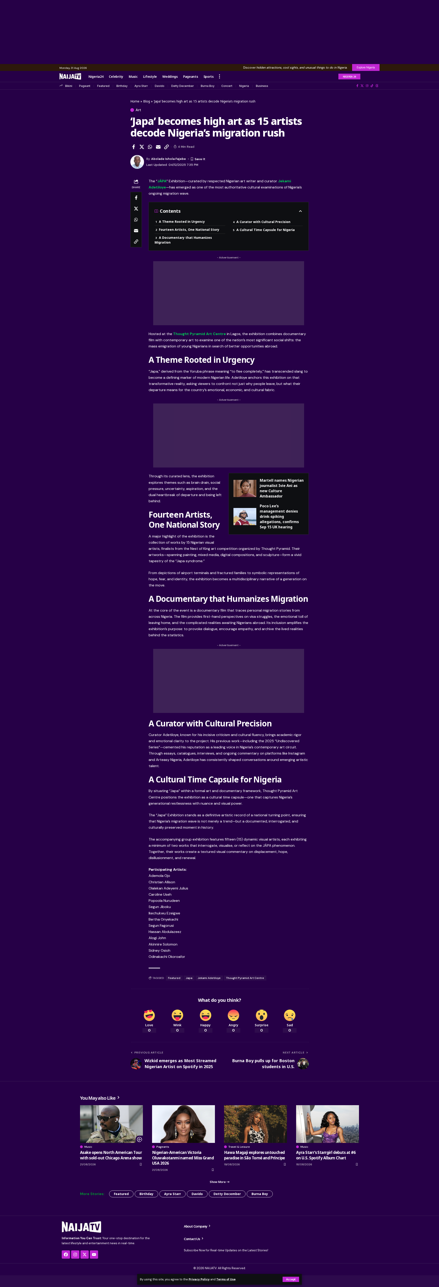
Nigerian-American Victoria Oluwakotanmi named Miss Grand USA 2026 (183, 1158)
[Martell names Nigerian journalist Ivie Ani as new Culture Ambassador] (244, 488)
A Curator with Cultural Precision (263, 222)
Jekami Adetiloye (209, 978)
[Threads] (377, 85)
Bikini (68, 86)
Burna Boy (207, 86)
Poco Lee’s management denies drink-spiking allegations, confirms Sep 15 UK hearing (279, 516)
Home (134, 101)
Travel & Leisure (239, 1146)
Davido (159, 86)
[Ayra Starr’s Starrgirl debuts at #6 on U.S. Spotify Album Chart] (327, 1124)
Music (88, 1146)
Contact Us (192, 1238)
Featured (103, 86)
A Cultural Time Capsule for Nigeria (265, 230)
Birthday (122, 86)
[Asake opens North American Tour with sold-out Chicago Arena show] (111, 1124)
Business (262, 86)
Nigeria (244, 86)
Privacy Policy (199, 1279)
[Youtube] (94, 1254)
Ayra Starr (141, 86)
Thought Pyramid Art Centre (199, 333)
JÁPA (161, 181)
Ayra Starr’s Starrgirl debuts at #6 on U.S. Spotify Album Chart (326, 1155)
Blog (146, 101)
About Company (196, 1226)
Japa (189, 978)
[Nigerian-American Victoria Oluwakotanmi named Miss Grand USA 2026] (183, 1124)
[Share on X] (142, 146)
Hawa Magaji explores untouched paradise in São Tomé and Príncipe (254, 1155)
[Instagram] (367, 85)
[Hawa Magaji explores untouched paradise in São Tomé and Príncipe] (255, 1124)
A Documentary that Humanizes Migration (183, 239)
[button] (291, 1279)
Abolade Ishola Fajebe (168, 159)
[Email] (158, 146)
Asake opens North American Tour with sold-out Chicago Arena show (111, 1155)
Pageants (162, 1146)
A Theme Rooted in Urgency (182, 221)
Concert (226, 86)
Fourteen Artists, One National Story (189, 229)
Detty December (182, 86)
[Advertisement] (219, 32)
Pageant (84, 86)
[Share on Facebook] (133, 146)
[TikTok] (371, 85)
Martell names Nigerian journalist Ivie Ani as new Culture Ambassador (282, 488)
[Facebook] (357, 85)
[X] (362, 85)
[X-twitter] (84, 1254)
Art (138, 110)
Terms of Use (226, 1279)
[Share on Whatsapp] (150, 146)
